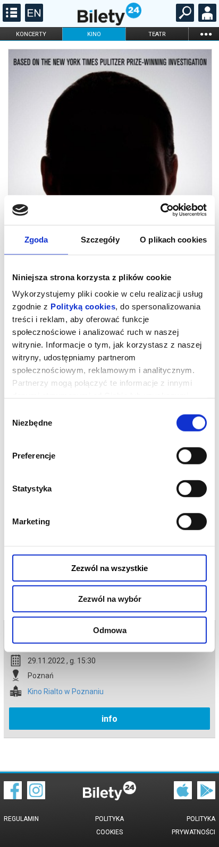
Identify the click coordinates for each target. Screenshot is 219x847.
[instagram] (36, 796)
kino (94, 34)
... (205, 34)
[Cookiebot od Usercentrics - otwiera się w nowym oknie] (160, 210)
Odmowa (110, 629)
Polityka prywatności (193, 825)
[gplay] (206, 796)
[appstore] (183, 796)
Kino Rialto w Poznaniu (66, 692)
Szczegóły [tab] (100, 239)
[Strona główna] (109, 23)
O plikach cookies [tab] (173, 239)
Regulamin (21, 819)
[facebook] (13, 796)
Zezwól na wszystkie (109, 567)
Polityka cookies (109, 825)
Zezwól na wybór (109, 598)
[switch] (191, 455)
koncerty (31, 34)
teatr (157, 34)
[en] (32, 19)
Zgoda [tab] (36, 239)
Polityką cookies (82, 306)
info (109, 719)
